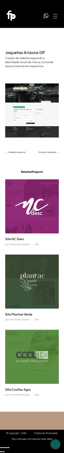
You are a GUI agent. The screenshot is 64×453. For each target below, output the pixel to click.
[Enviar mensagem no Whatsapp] (46, 15)
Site (37, 244)
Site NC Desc (14, 239)
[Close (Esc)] (1, 447)
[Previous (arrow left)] (1, 451)
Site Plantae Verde (18, 314)
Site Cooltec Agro (18, 390)
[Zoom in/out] (8, 447)
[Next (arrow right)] (3, 451)
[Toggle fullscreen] (6, 447)
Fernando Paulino (20, 244)
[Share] (3, 447)
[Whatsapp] (55, 443)
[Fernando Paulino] (11, 16)
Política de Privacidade (46, 433)
